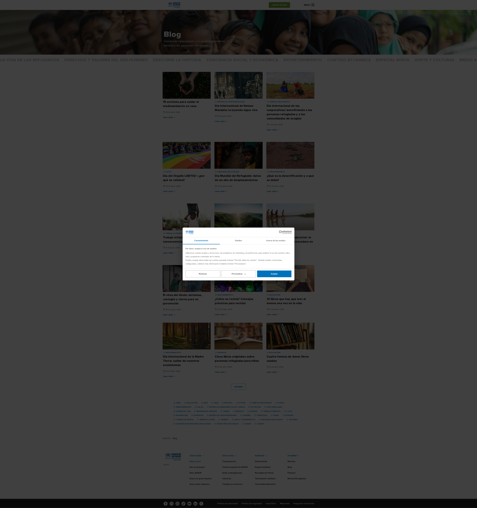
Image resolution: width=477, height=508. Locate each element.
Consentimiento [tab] (201, 240)
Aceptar (274, 274)
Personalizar (237, 274)
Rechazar (203, 274)
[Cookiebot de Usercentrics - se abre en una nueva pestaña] (281, 232)
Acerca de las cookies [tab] (275, 240)
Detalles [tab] (238, 240)
